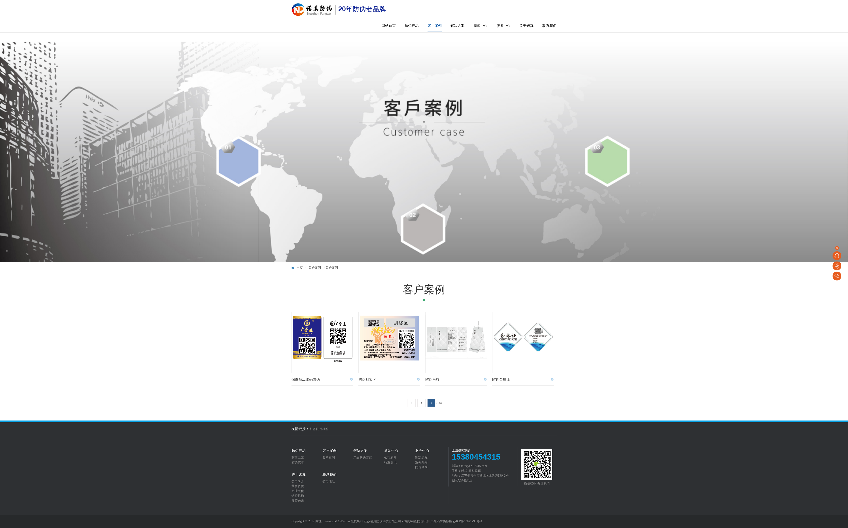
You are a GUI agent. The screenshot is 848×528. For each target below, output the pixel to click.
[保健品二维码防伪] (322, 342)
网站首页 (389, 26)
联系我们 (549, 26)
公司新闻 (390, 457)
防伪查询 (421, 467)
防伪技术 (298, 462)
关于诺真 (526, 26)
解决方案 (457, 26)
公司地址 (328, 481)
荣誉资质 (298, 486)
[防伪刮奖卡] (389, 342)
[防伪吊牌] (456, 342)
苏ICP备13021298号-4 (467, 521)
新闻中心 (480, 26)
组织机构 (298, 496)
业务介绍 (421, 462)
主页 (300, 267)
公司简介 (298, 481)
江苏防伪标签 (319, 429)
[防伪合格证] (523, 342)
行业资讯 (390, 462)
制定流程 (421, 457)
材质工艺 (298, 457)
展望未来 (298, 500)
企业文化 (298, 491)
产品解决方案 (362, 457)
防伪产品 (412, 26)
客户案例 (435, 26)
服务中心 (503, 26)
